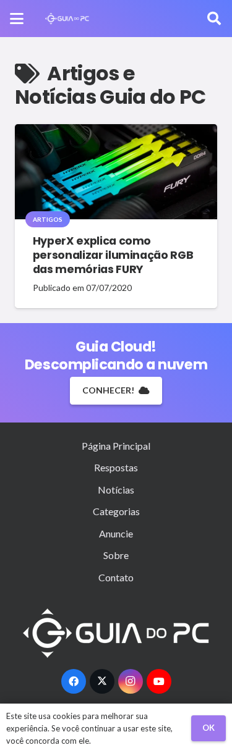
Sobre (116, 555)
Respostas (116, 467)
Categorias (116, 511)
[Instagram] (130, 681)
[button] (17, 18)
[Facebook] (73, 681)
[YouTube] (159, 681)
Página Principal (116, 446)
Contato (116, 577)
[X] (102, 681)
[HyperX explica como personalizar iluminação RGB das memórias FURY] (116, 171)
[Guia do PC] (67, 18)
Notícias (116, 489)
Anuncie (116, 533)
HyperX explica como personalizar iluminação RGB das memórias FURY (113, 255)
